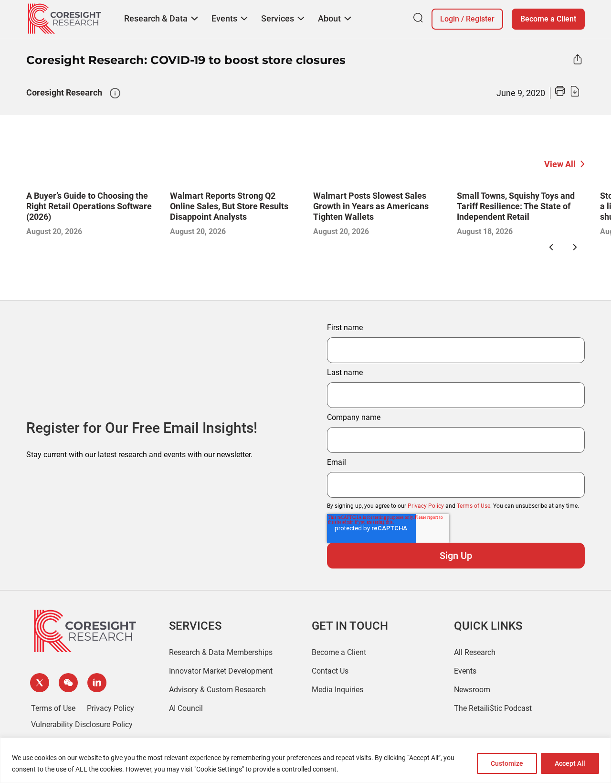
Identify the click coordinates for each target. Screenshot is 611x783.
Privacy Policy (426, 506)
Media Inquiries (337, 689)
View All (560, 164)
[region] (305, 760)
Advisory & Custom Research (217, 689)
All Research (474, 652)
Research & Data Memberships (221, 652)
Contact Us (330, 671)
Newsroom (472, 689)
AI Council (186, 708)
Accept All (570, 763)
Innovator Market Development (221, 671)
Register (480, 18)
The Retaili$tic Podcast (493, 708)
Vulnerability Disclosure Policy (82, 724)
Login (449, 18)
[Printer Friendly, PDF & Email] (567, 93)
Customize (507, 763)
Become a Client (548, 18)
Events (465, 671)
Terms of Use (473, 506)
